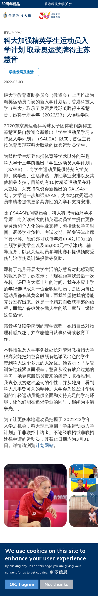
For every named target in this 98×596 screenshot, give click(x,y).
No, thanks (56, 584)
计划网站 (44, 445)
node (16, 32)
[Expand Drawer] (90, 3)
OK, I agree (22, 584)
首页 (7, 32)
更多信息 (59, 572)
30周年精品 (11, 4)
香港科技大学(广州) (59, 4)
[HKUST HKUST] (17, 15)
